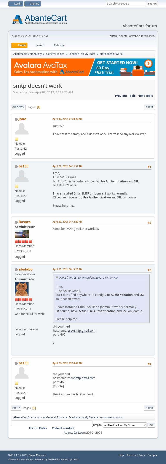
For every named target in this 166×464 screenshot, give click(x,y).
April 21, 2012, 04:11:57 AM (67, 166)
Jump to (97, 425)
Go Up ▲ (153, 455)
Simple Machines (37, 455)
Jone (22, 119)
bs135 (23, 166)
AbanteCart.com (75, 433)
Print (149, 107)
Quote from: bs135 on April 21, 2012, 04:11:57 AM (88, 277)
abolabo (26, 269)
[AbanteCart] (16, 324)
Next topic (145, 96)
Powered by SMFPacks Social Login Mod (56, 459)
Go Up (16, 408)
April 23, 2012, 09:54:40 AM (67, 363)
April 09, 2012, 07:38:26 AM (67, 118)
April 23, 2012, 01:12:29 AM (67, 221)
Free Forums (27, 459)
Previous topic (125, 96)
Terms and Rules (136, 455)
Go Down (18, 107)
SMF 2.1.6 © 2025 (17, 455)
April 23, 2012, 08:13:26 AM (67, 269)
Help (121, 455)
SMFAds (12, 459)
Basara (25, 221)
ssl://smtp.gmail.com (81, 331)
